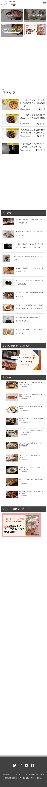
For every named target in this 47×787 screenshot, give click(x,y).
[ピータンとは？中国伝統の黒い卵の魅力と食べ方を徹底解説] (9, 283)
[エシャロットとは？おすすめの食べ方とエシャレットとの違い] (7, 258)
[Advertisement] (23, 62)
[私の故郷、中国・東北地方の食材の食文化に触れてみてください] (9, 319)
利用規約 (6, 774)
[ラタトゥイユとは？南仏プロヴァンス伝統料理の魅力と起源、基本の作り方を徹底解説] (9, 307)
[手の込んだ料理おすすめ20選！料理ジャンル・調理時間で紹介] (9, 221)
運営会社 (39, 778)
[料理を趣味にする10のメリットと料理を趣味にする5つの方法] (9, 234)
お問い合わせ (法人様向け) (27, 778)
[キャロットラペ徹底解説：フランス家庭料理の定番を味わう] (9, 332)
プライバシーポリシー (17, 774)
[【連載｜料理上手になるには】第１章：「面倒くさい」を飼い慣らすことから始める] (9, 246)
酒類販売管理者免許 (11, 778)
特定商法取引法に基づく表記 (35, 774)
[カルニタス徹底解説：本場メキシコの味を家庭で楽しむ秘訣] (9, 270)
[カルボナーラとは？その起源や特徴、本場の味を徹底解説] (9, 295)
